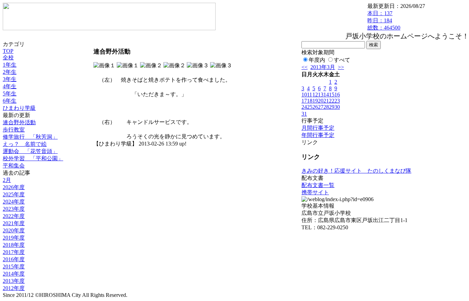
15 (331, 94)
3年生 (9, 79)
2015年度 (14, 266)
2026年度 (14, 187)
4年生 (9, 86)
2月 (7, 180)
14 (326, 94)
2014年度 (14, 274)
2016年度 (14, 259)
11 (309, 94)
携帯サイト (315, 192)
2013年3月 (322, 67)
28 (326, 107)
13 (320, 94)
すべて (342, 60)
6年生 (9, 101)
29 (331, 107)
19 (315, 101)
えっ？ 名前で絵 (25, 144)
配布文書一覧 (317, 185)
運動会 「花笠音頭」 (30, 151)
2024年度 (14, 202)
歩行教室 (14, 129)
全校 (8, 57)
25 (309, 107)
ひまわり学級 (19, 108)
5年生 (9, 93)
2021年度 (14, 223)
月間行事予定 (317, 128)
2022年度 (14, 216)
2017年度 (14, 252)
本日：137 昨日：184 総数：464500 (383, 20)
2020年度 (14, 230)
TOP (8, 51)
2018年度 (14, 245)
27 (320, 107)
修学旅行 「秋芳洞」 (30, 137)
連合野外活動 (19, 122)
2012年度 (14, 288)
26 (315, 107)
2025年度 (14, 194)
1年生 (9, 65)
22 (331, 101)
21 (326, 101)
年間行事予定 (317, 135)
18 (309, 101)
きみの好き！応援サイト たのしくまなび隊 (356, 171)
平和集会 (14, 166)
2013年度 (14, 281)
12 (315, 94)
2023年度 (14, 209)
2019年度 (14, 238)
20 (320, 101)
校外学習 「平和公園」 (33, 158)
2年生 (9, 72)
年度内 (317, 60)
